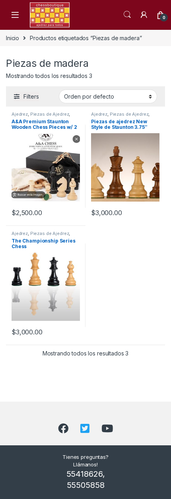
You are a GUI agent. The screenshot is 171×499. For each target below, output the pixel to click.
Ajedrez (20, 114)
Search (127, 14)
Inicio (12, 38)
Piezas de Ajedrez (49, 114)
